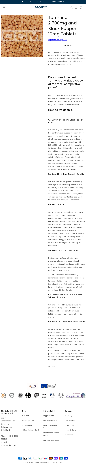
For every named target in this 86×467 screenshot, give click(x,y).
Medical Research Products (50, 426)
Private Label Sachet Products (51, 434)
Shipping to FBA (28, 420)
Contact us (67, 45)
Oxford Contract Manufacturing (39, 462)
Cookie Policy (70, 420)
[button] (4, 7)
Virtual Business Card (30, 430)
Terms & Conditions (72, 430)
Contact (25, 416)
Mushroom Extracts (51, 440)
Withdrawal (69, 435)
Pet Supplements (50, 420)
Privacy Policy (70, 425)
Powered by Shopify (56, 462)
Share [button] (53, 366)
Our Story (68, 416)
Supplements (48, 416)
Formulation (27, 425)
